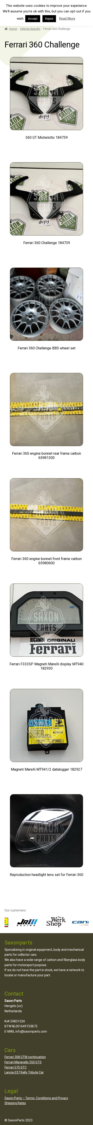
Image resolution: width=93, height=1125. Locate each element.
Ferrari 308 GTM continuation (25, 1057)
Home (13, 29)
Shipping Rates (15, 1103)
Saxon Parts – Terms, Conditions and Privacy (36, 1098)
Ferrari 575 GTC (16, 1067)
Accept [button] (32, 18)
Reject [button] (49, 18)
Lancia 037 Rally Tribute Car (24, 1072)
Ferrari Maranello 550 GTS (23, 1062)
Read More (67, 18)
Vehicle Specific (30, 29)
